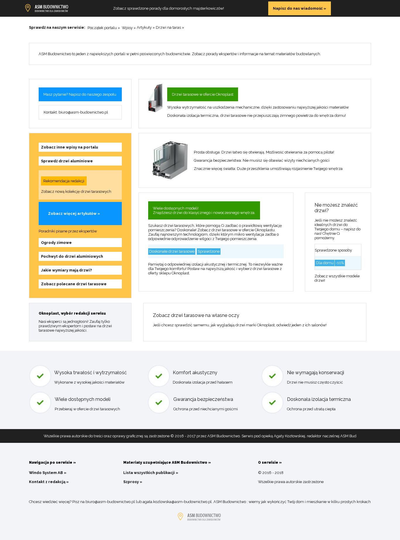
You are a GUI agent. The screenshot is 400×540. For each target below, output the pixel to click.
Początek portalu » (104, 27)
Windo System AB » (47, 472)
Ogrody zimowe (56, 242)
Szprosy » (132, 482)
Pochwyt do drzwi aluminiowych (72, 256)
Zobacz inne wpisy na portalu (69, 147)
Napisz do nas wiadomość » (299, 8)
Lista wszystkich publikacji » (150, 472)
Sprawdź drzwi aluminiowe (67, 161)
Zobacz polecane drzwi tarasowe (74, 284)
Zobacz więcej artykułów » (74, 213)
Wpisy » (129, 27)
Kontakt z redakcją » (49, 482)
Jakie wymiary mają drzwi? (66, 270)
